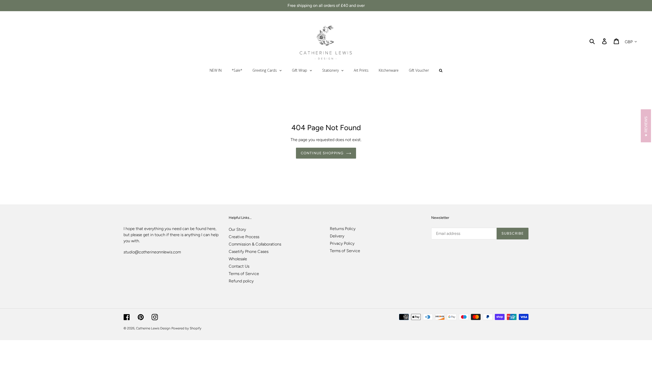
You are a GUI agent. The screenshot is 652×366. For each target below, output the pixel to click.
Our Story (237, 229)
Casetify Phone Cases (248, 251)
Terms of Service (244, 273)
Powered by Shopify (186, 328)
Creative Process (244, 236)
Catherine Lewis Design (153, 328)
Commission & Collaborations (255, 244)
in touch (157, 234)
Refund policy (241, 281)
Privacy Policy (342, 243)
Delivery (337, 236)
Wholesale (238, 258)
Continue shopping (322, 153)
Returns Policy (343, 228)
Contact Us (239, 266)
